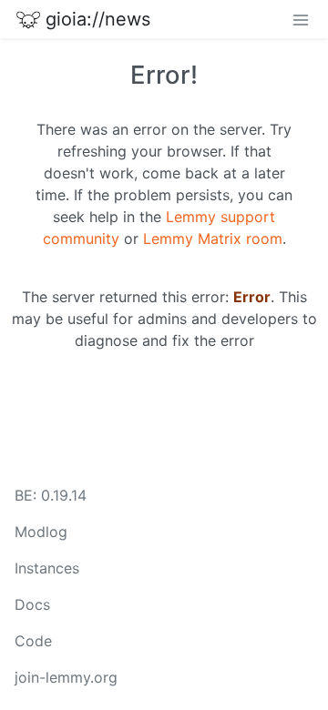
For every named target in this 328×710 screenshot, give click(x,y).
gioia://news (98, 19)
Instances (47, 568)
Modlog (41, 531)
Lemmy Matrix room (212, 238)
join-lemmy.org (66, 677)
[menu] (300, 19)
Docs (32, 604)
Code (33, 641)
